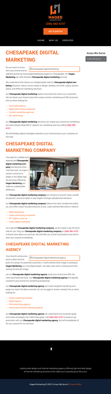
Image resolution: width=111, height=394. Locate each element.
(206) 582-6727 (55, 23)
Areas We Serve (60, 384)
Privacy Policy (75, 384)
